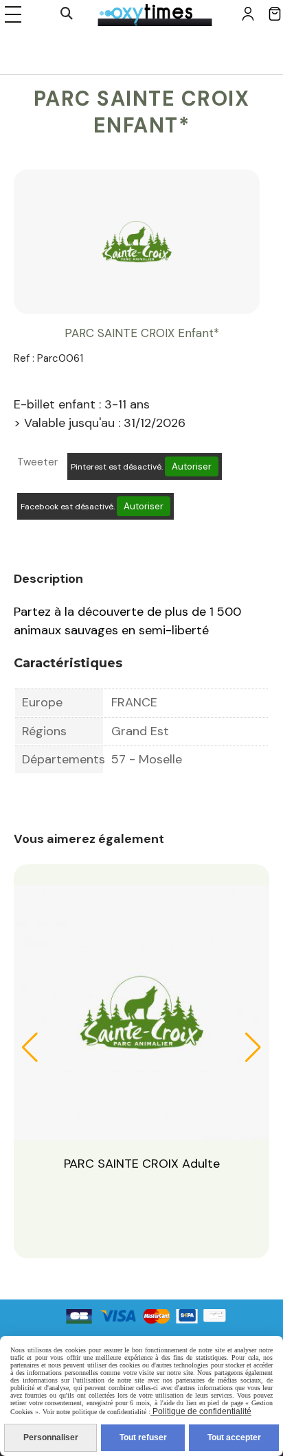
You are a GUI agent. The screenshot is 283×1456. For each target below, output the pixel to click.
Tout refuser (143, 1437)
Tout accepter (234, 1437)
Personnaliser (50, 1437)
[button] (30, 1047)
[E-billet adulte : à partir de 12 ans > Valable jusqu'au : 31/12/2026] (141, 1011)
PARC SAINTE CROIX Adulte (142, 1163)
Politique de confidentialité (200, 1411)
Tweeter (37, 462)
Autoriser (192, 466)
